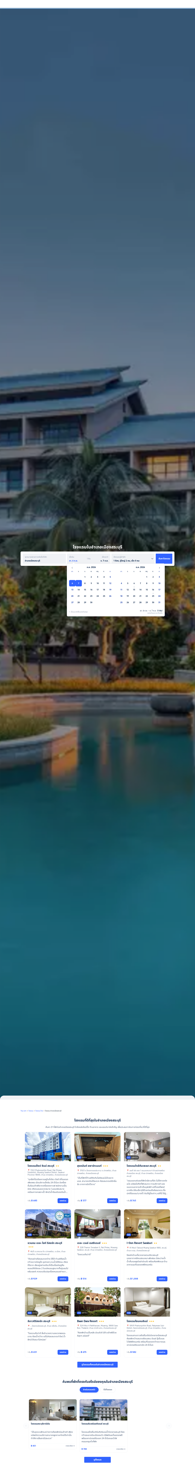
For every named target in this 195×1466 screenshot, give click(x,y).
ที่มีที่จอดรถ (107, 1390)
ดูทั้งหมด (97, 1459)
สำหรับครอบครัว (89, 1390)
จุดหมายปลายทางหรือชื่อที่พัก (36, 557)
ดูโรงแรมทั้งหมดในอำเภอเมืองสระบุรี (97, 1364)
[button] (174, 4)
